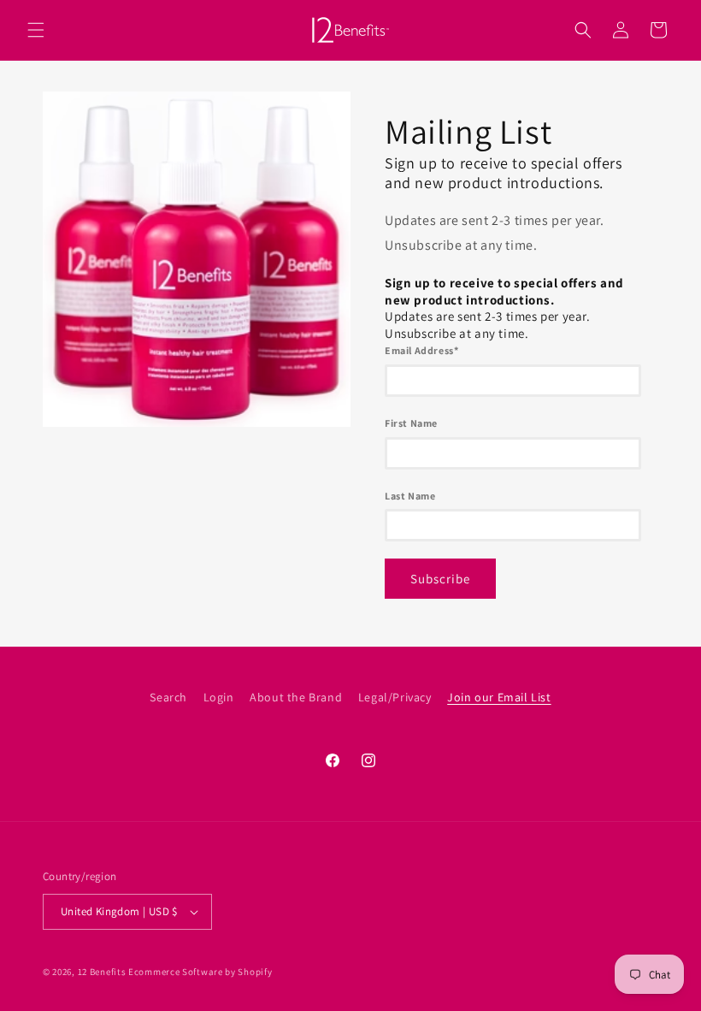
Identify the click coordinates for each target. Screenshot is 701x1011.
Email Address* (421, 350)
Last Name (410, 495)
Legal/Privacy (395, 697)
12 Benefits (103, 972)
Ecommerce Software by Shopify (200, 972)
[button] (36, 30)
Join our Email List (499, 697)
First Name (411, 423)
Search (168, 697)
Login (218, 697)
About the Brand (296, 697)
